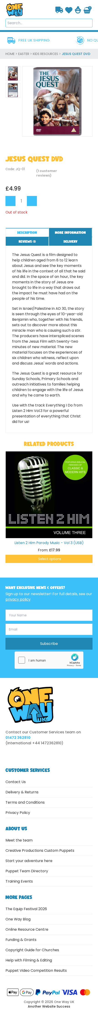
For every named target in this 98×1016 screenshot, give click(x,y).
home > (11, 54)
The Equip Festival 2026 (26, 909)
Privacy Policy (17, 812)
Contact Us (15, 781)
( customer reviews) (46, 173)
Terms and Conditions (25, 802)
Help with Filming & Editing (28, 960)
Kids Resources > (47, 54)
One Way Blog (18, 919)
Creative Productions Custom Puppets (39, 850)
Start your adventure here (28, 860)
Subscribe (49, 643)
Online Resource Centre (26, 929)
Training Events (19, 881)
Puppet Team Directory (26, 871)
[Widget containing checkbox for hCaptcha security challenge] (49, 660)
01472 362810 (18, 737)
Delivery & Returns (22, 792)
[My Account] (78, 9)
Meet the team (19, 840)
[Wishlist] (68, 10)
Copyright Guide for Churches (32, 950)
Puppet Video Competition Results (36, 970)
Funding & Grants (20, 939)
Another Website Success (49, 1006)
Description (27, 232)
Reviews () (27, 241)
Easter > (25, 54)
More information (70, 232)
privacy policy (18, 599)
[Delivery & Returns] (59, 10)
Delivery (70, 241)
